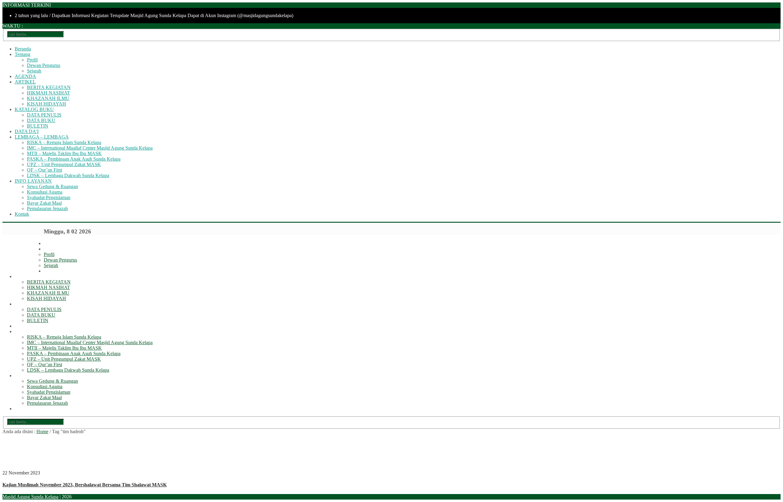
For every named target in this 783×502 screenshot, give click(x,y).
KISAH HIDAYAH (46, 103)
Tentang (22, 54)
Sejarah (34, 70)
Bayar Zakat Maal (44, 203)
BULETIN (37, 125)
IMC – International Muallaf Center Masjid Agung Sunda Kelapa (90, 148)
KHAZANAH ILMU (48, 98)
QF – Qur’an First (44, 170)
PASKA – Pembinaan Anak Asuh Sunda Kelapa (74, 159)
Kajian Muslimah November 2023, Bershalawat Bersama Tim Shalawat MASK (84, 484)
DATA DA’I (27, 131)
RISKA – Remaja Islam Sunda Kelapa (64, 142)
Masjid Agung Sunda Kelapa (30, 496)
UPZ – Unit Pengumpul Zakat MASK (64, 164)
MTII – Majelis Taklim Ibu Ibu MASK (64, 153)
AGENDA (25, 76)
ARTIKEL (25, 81)
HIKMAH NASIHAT (48, 92)
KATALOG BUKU (34, 109)
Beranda (23, 48)
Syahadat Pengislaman (48, 197)
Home (42, 431)
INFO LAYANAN (33, 181)
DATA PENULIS (44, 114)
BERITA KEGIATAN (49, 87)
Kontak (22, 214)
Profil (32, 59)
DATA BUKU (41, 120)
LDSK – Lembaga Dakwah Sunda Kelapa (68, 175)
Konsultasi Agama (44, 192)
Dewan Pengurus (43, 65)
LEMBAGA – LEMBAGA (42, 136)
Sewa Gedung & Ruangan (52, 186)
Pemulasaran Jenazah (47, 208)
